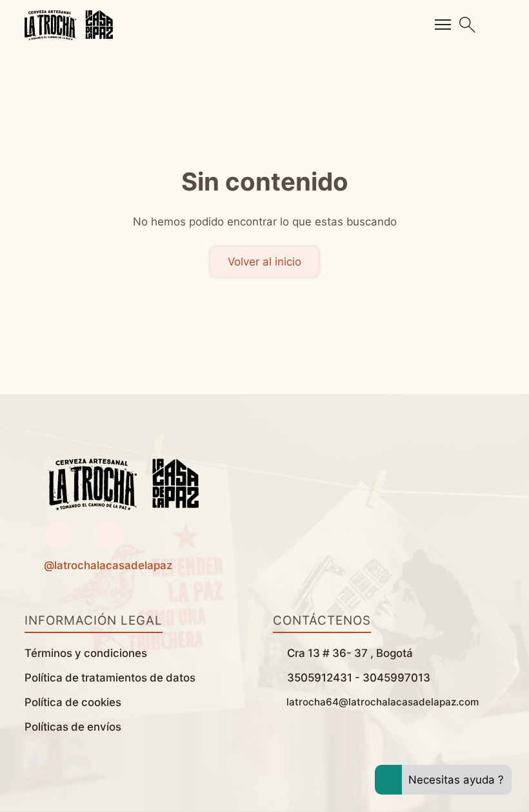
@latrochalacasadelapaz (108, 565)
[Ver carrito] (500, 24)
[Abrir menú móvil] (443, 24)
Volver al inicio (264, 261)
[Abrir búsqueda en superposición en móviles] (467, 25)
